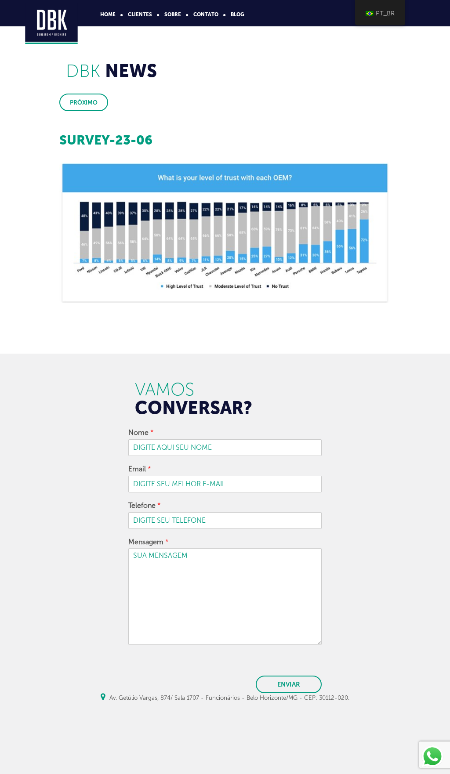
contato (205, 14)
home (108, 14)
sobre (172, 14)
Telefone (144, 505)
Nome (141, 432)
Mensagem (148, 542)
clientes (140, 14)
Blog (237, 14)
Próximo (84, 102)
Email (139, 469)
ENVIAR (288, 684)
